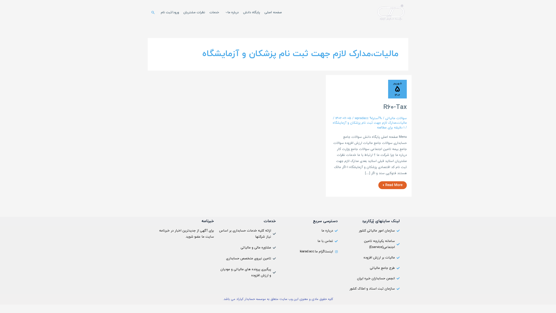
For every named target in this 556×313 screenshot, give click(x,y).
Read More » (393, 184)
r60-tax (395, 107)
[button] (153, 12)
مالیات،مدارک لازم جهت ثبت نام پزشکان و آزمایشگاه (370, 123)
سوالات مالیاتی (396, 118)
